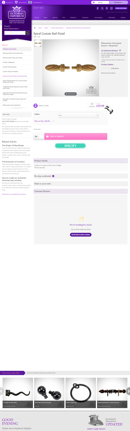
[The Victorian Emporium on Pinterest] (107, 8)
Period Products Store (11, 29)
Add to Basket (57, 136)
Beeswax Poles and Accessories (13, 53)
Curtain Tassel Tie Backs (10, 71)
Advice (120, 12)
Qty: (36, 136)
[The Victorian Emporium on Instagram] (111, 8)
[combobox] (78, 115)
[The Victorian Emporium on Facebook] (97, 8)
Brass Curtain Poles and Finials (12, 58)
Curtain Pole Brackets (9, 67)
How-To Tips (114, 12)
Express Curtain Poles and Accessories (15, 76)
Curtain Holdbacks (9, 62)
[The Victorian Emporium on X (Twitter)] (102, 8)
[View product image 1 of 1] (38, 43)
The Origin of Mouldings (13, 145)
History (109, 12)
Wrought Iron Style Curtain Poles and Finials (14, 99)
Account (36, 8)
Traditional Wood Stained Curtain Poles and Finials (15, 87)
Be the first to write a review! (81, 234)
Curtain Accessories (9, 49)
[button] (81, 160)
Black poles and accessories (11, 105)
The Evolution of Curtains (13, 162)
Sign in (42, 8)
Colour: (37, 114)
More (126, 12)
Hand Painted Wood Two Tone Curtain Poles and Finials (15, 81)
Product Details (107, 64)
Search (7, 26)
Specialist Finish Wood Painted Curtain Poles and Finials (15, 93)
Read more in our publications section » (14, 194)
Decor (5, 44)
